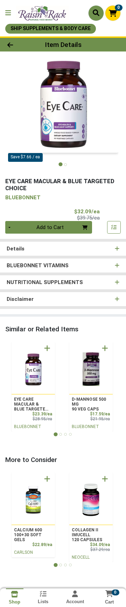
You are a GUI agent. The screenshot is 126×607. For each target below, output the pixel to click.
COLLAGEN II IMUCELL (87, 534)
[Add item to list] (114, 227)
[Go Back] (19, 44)
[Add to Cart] (47, 348)
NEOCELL (81, 557)
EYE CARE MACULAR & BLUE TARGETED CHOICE (31, 404)
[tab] (60, 164)
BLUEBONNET (27, 426)
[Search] (96, 13)
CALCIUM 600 (28, 534)
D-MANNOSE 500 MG (89, 404)
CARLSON (23, 552)
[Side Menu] (8, 13)
